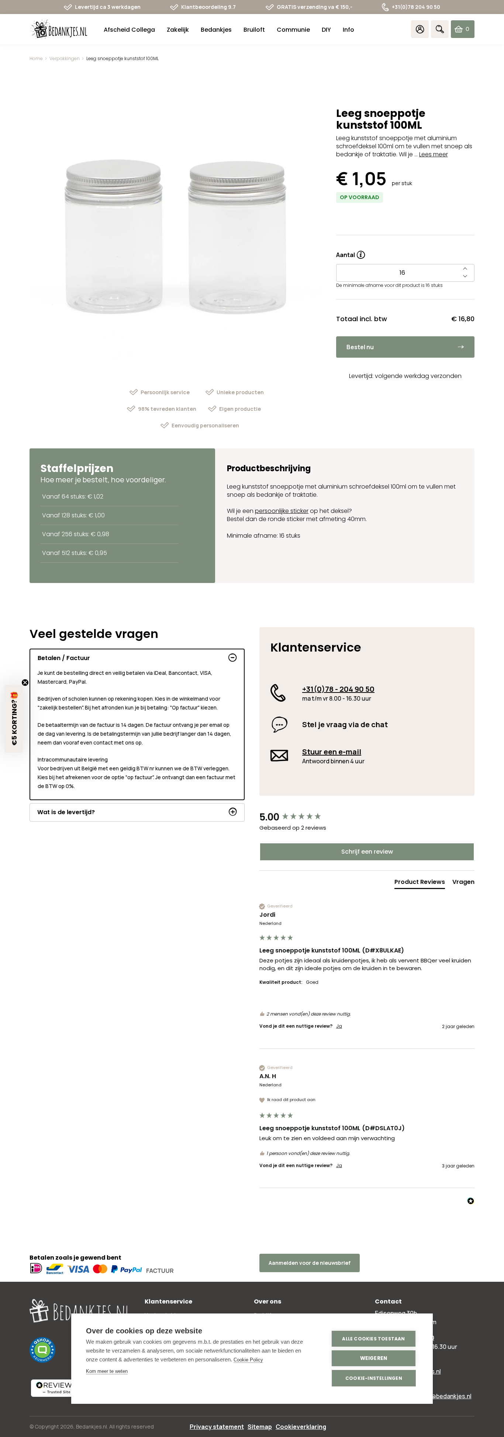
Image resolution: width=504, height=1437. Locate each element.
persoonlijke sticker (281, 511)
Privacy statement (217, 1427)
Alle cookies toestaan (373, 1339)
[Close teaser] (25, 682)
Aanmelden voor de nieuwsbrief (310, 1262)
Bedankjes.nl (91, 1426)
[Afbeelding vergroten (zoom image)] (175, 238)
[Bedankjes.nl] (59, 29)
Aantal (350, 252)
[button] (13, 719)
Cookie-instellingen (373, 1378)
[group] (366, 817)
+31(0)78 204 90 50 (416, 6)
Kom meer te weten (107, 1371)
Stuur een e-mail (331, 752)
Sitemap (260, 1427)
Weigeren (373, 1358)
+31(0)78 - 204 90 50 (338, 689)
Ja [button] (339, 1026)
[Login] (420, 29)
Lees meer (433, 154)
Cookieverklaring (301, 1427)
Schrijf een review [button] (367, 851)
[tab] (419, 883)
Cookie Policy (248, 1360)
